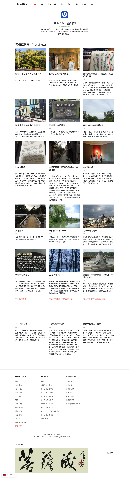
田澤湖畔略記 (55, 274)
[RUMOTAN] (109, 452)
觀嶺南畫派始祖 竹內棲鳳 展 (27, 125)
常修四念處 (88, 167)
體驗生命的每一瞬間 (92, 323)
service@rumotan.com (61, 437)
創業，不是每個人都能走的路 (28, 73)
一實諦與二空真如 (57, 323)
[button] (36, 4)
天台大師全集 (21, 323)
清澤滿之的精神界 (57, 125)
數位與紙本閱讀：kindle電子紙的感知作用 (98, 75)
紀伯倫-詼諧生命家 (57, 230)
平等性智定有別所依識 (93, 125)
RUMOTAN (46, 434)
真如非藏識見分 (90, 230)
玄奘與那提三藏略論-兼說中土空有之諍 (63, 168)
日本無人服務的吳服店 (59, 73)
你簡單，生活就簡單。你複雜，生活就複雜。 (98, 276)
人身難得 (19, 230)
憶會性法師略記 (22, 274)
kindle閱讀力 (21, 167)
